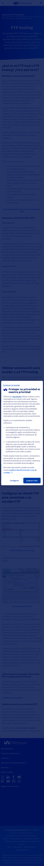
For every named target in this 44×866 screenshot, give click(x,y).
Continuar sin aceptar (11, 385)
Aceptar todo (32, 480)
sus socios (17, 396)
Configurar (14, 480)
